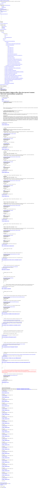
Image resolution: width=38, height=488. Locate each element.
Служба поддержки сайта (3, 482)
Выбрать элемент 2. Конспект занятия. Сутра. (10, 160)
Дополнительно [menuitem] (4, 7)
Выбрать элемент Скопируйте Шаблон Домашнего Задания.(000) (12, 300)
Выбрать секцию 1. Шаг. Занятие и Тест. (8, 122)
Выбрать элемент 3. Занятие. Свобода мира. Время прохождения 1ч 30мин (13, 179)
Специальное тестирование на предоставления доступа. (24, 389)
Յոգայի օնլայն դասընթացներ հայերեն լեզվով (13, 43)
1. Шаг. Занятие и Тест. (11, 47)
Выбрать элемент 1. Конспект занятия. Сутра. (10, 137)
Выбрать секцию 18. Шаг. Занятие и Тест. (8, 442)
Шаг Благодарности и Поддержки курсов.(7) (13, 61)
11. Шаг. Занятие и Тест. (6, 414)
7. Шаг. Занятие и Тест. (5, 397)
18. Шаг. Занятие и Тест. (6, 444)
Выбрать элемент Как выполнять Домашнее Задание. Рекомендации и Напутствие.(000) (15, 295)
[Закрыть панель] (0, 11)
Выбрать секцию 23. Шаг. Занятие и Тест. (8, 464)
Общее (8, 46)
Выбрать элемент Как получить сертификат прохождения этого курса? (13, 318)
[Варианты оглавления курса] (0, 13)
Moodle (5, 487)
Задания (5, 26)
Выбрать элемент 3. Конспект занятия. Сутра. (10, 184)
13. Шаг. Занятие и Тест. (6, 423)
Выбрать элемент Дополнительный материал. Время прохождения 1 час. (13, 252)
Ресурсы (4, 27)
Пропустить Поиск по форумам (4, 84)
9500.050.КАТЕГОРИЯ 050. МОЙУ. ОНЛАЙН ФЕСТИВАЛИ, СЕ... (13, 79)
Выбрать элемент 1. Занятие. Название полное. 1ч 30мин (11, 132)
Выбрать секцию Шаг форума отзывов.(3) (8, 267)
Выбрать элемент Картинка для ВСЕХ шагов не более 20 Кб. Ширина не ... (13, 127)
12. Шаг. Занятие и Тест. (6, 418)
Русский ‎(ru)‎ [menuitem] (2, 9)
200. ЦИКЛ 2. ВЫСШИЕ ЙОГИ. (9, 69)
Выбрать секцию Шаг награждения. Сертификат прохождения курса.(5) (12, 311)
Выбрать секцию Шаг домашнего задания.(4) (8, 286)
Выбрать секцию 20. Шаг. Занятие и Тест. (8, 451)
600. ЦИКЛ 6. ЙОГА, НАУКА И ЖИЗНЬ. (10, 74)
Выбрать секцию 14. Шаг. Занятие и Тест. (8, 425)
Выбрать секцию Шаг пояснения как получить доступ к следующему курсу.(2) (13, 257)
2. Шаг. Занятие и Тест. (5, 149)
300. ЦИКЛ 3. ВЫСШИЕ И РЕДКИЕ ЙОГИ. (10, 70)
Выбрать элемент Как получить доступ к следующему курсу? (12, 265)
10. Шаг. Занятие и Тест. (6, 410)
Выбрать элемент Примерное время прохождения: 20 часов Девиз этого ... (13, 110)
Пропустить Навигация (3, 29)
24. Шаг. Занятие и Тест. (6, 470)
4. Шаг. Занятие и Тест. (11, 51)
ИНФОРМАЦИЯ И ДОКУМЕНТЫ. (9, 83)
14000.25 (7, 42)
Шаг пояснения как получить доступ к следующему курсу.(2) (12, 259)
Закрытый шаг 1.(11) (5, 382)
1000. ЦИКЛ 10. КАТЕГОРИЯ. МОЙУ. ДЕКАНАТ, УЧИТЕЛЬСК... (13, 75)
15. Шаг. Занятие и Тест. (6, 431)
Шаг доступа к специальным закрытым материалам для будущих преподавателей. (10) (16, 362)
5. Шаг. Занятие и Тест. (11, 52)
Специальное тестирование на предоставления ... (23, 388)
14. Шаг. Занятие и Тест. (6, 427)
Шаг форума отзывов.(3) (11, 56)
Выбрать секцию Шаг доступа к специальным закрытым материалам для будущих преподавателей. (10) (16, 360)
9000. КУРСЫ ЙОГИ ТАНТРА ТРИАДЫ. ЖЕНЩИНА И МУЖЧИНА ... (14, 78)
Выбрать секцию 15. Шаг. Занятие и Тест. (8, 429)
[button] (1, 8)
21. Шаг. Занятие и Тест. (6, 457)
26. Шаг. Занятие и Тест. (6, 479)
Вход (1, 10)
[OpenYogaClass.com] (4, 11)
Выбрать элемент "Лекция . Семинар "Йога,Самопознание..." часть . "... (13, 150)
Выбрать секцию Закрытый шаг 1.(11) (7, 380)
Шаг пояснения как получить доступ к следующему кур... (15, 55)
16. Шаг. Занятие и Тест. (6, 436)
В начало (3, 32)
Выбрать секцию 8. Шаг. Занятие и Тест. (8, 399)
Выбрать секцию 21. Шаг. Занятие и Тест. (8, 455)
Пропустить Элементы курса (4, 23)
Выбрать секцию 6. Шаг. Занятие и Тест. (8, 390)
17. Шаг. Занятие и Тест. (6, 440)
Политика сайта (4, 2)
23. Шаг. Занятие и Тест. (6, 466)
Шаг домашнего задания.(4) (11, 57)
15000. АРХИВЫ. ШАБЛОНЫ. (9, 80)
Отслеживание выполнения (7, 134)
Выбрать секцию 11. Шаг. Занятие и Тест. (8, 412)
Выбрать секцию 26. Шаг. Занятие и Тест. (8, 477)
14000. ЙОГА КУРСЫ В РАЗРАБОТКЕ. (10, 41)
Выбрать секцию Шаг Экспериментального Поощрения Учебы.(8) (11, 344)
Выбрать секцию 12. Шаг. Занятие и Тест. (8, 416)
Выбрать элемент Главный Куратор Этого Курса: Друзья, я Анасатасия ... (13, 101)
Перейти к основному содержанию (4, 0)
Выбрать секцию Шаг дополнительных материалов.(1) (10, 243)
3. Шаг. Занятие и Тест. (5, 172)
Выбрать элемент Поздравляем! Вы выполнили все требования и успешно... (14, 330)
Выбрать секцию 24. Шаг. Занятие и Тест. (8, 468)
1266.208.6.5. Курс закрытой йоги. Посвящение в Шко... (13, 65)
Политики (1, 484)
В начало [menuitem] (3, 6)
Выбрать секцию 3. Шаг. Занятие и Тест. (8, 170)
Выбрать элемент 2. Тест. (7, 165)
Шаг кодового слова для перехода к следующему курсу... (15, 60)
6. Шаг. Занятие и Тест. (5, 392)
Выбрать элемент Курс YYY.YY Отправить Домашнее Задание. (12, 305)
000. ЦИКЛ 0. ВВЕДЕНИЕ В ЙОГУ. (9, 66)
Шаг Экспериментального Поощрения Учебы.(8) (10, 346)
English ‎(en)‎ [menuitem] (5, 9)
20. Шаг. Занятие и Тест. (6, 453)
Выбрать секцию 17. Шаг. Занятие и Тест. (8, 438)
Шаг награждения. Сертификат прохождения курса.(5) (11, 313)
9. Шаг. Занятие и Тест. (5, 405)
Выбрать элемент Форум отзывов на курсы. (9, 276)
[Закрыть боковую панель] (0, 20)
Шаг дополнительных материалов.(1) (8, 245)
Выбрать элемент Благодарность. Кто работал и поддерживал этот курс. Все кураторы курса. (16, 342)
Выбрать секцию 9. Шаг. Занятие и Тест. (8, 403)
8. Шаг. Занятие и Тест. (5, 401)
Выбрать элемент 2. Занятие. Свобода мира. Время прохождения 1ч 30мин (13, 155)
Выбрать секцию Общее (6, 97)
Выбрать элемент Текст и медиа (8, 248)
